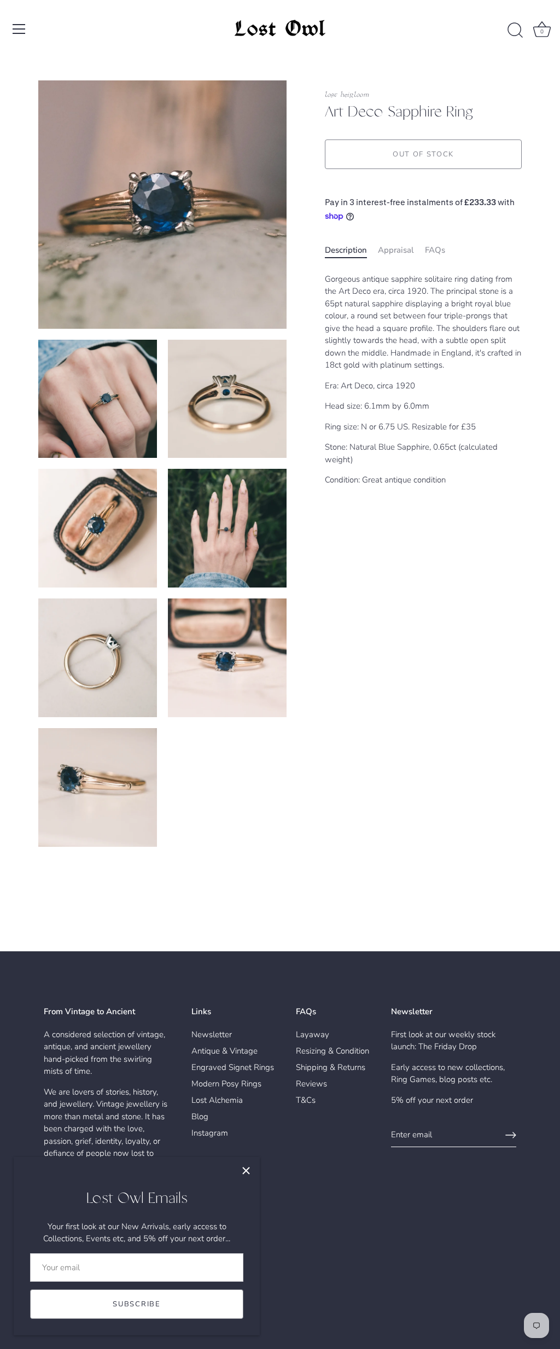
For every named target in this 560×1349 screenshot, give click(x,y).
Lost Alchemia (217, 1100)
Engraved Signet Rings (232, 1067)
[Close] (246, 1171)
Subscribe (136, 1304)
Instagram (209, 1132)
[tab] (351, 250)
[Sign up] (510, 1135)
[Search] (515, 31)
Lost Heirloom (347, 94)
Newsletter (211, 1034)
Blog (199, 1116)
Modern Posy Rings (226, 1083)
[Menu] (19, 29)
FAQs (435, 250)
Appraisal (396, 250)
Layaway (312, 1034)
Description (346, 250)
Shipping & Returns (330, 1067)
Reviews (311, 1083)
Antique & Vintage (224, 1050)
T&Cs (306, 1100)
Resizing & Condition (332, 1050)
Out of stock (423, 154)
